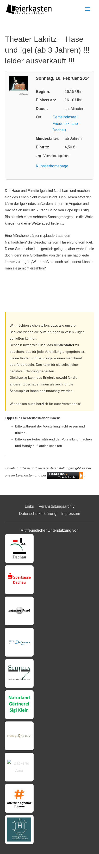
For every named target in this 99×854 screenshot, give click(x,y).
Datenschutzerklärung (37, 514)
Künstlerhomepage (52, 166)
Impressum (70, 514)
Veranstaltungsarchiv (56, 506)
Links (29, 506)
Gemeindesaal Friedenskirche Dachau (65, 123)
